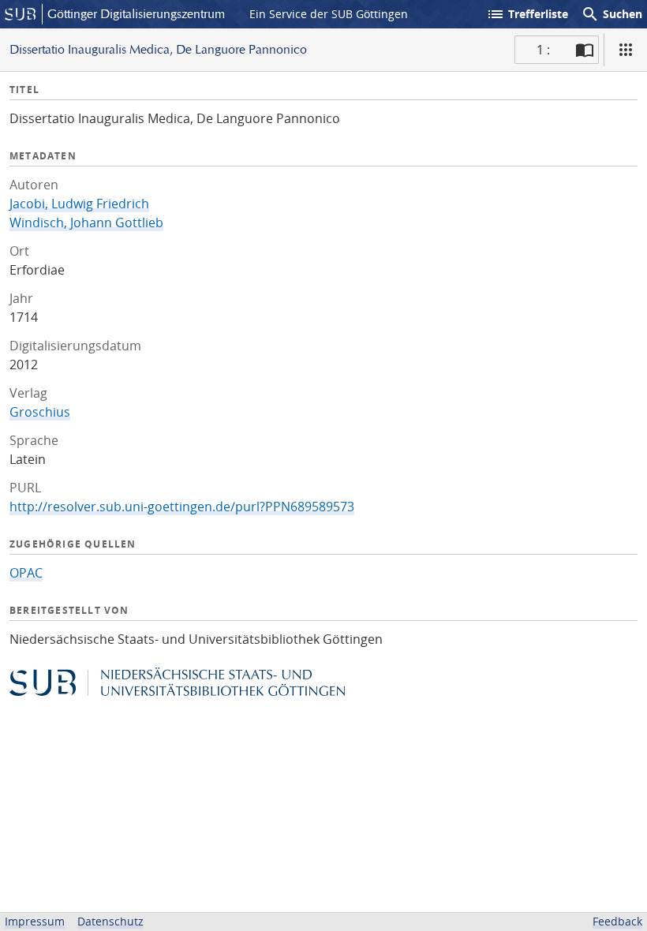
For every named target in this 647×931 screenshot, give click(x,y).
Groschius (39, 412)
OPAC (26, 572)
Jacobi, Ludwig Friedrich (79, 203)
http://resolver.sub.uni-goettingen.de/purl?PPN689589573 (181, 506)
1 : (543, 49)
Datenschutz (110, 921)
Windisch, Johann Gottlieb (86, 222)
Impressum (35, 921)
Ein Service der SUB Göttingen (328, 13)
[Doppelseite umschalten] (584, 50)
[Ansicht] (625, 49)
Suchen (611, 14)
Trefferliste (527, 14)
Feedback (617, 921)
